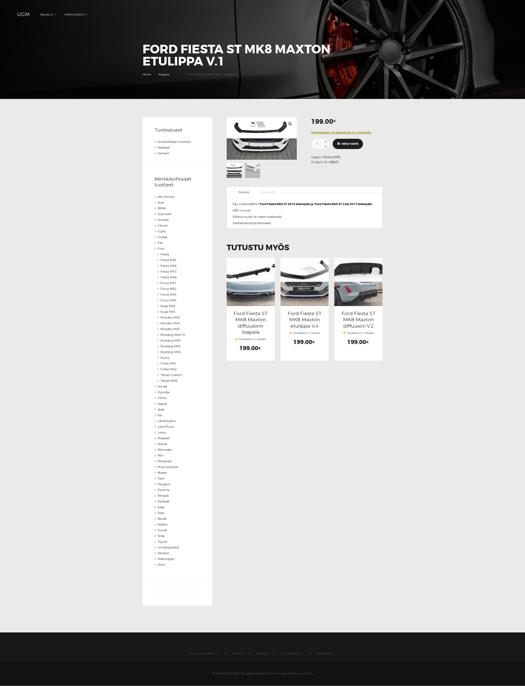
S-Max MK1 (168, 363)
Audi (161, 202)
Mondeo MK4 (170, 323)
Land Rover (166, 427)
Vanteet (163, 153)
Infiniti (162, 398)
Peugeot (164, 484)
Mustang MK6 (170, 352)
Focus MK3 (168, 294)
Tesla (161, 536)
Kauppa (164, 74)
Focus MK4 (168, 300)
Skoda (162, 519)
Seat (161, 513)
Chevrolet (164, 214)
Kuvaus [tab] (244, 192)
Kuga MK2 (167, 306)
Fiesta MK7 (168, 271)
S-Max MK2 (168, 369)
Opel (161, 478)
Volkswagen (166, 559)
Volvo (161, 565)
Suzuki (162, 530)
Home (147, 74)
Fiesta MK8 (331, 157)
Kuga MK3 (167, 312)
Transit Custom (171, 375)
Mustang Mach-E (172, 335)
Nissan (162, 473)
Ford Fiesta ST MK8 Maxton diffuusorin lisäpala (251, 322)
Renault (163, 496)
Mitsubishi (165, 461)
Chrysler (163, 220)
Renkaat (164, 147)
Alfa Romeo (166, 197)
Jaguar (162, 404)
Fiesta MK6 (168, 266)
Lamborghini (167, 421)
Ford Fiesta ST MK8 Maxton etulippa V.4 (305, 319)
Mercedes (165, 450)
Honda (162, 386)
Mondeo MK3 (170, 317)
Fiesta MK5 (168, 260)
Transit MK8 (168, 381)
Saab (161, 507)
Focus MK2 (168, 289)
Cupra (162, 231)
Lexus (162, 432)
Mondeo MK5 (170, 329)
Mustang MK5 (170, 346)
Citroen (163, 225)
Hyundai (163, 392)
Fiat (160, 243)
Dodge (163, 237)
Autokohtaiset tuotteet (174, 142)
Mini (160, 455)
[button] (290, 124)
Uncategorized (168, 547)
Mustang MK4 (170, 340)
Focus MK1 (168, 283)
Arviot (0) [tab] (268, 192)
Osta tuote (349, 144)
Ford (161, 248)
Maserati (164, 438)
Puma (164, 358)
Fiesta (164, 254)
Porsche (163, 490)
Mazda (162, 444)
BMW (162, 208)
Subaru (163, 524)
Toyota (162, 542)
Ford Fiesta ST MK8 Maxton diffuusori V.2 (358, 319)
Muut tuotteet (168, 467)
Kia (160, 415)
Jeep (161, 409)
